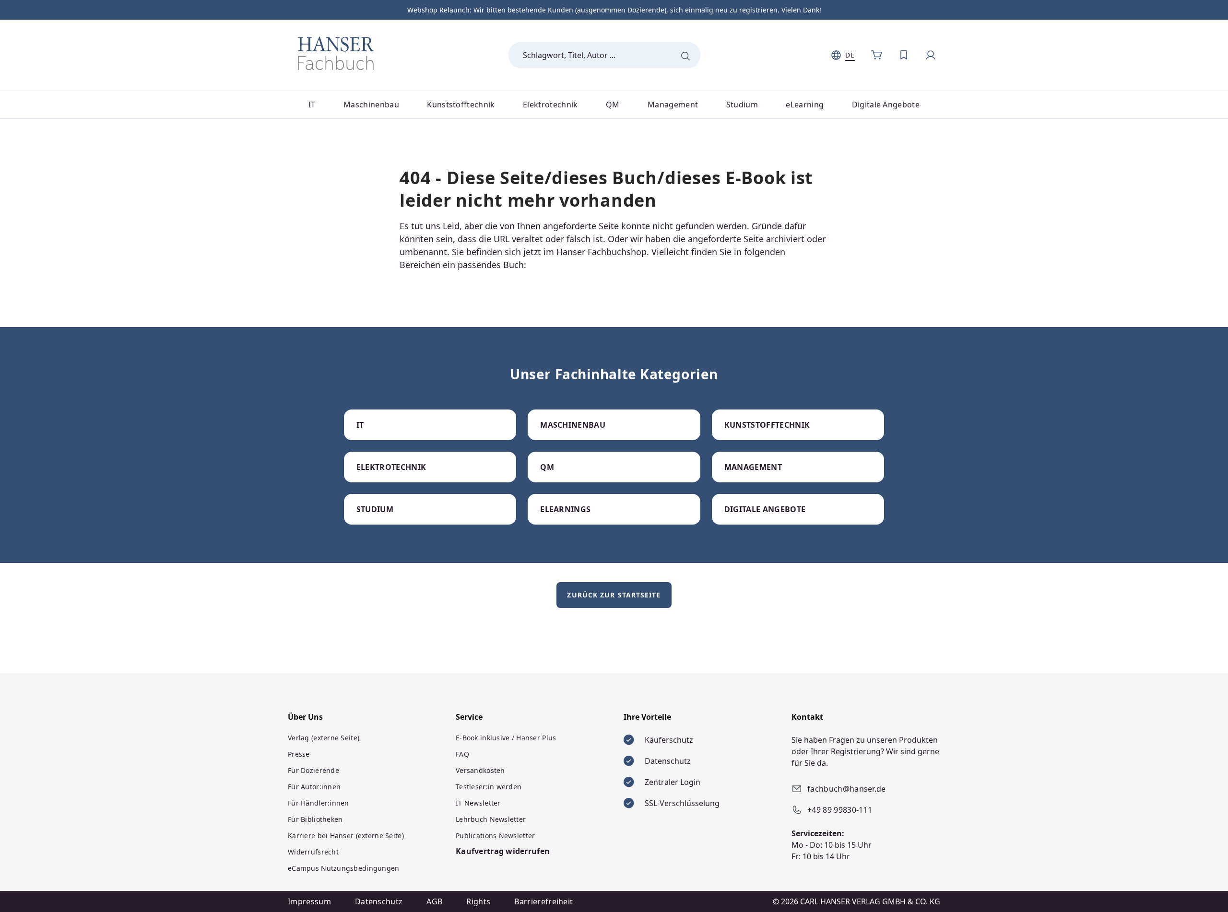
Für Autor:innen (314, 786)
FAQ (462, 754)
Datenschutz (379, 901)
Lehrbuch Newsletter (491, 819)
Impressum (309, 901)
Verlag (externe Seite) (323, 737)
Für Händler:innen (318, 802)
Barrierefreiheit (543, 901)
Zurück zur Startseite (614, 594)
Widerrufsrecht (313, 851)
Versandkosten (480, 770)
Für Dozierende (313, 770)
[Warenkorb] (876, 55)
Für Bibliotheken (315, 819)
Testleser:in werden (488, 786)
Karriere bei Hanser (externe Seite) (346, 835)
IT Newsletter (478, 802)
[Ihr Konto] (930, 55)
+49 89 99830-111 (839, 810)
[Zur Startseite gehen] (336, 53)
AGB (434, 901)
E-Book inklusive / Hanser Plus (506, 737)
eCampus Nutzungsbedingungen (344, 868)
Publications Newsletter (495, 835)
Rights (478, 901)
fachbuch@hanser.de (846, 788)
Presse (299, 754)
